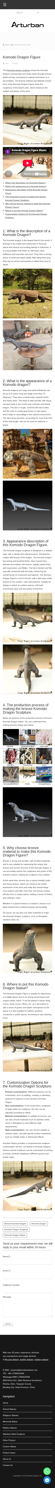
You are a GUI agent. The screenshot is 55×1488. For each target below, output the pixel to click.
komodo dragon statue (14, 1235)
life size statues (12, 1359)
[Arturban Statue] (27, 26)
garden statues (26, 1359)
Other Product (9, 1440)
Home (5, 1403)
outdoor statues (41, 1359)
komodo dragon (39, 1223)
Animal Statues (9, 1409)
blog (15, 63)
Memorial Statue (10, 1421)
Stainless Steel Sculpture (14, 1434)
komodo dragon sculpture (16, 1229)
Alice (7, 63)
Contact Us (8, 1465)
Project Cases (9, 1453)
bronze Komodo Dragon (15, 1223)
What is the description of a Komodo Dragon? (25, 183)
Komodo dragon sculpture (18, 70)
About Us (7, 1459)
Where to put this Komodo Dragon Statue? (24, 210)
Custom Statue (9, 1446)
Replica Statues (10, 1428)
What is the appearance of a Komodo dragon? (26, 186)
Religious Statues (10, 1415)
